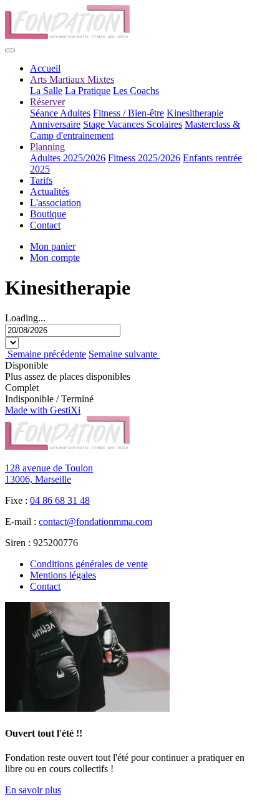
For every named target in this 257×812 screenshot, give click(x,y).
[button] (55, 257)
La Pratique (87, 90)
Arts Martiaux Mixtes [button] (72, 79)
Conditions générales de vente (89, 564)
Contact (45, 225)
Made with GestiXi (42, 410)
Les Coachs (136, 90)
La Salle (46, 90)
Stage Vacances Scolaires (132, 124)
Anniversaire (55, 124)
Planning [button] (47, 146)
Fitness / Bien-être (128, 113)
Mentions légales (63, 575)
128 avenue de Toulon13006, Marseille (49, 473)
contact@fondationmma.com (95, 521)
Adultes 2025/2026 (67, 158)
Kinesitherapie (195, 113)
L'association (55, 202)
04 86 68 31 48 (60, 500)
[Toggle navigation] (10, 50)
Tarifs (41, 180)
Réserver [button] (47, 102)
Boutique (48, 214)
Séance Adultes (60, 113)
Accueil (45, 68)
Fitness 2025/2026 (144, 158)
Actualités (49, 191)
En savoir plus (33, 790)
